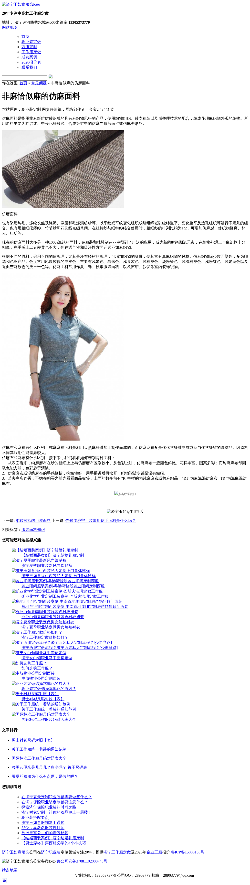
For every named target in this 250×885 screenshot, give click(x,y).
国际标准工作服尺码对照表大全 (48, 719)
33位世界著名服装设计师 (42, 828)
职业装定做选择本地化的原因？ (48, 689)
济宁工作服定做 (117, 852)
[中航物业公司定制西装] (33, 673)
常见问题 (39, 83)
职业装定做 (31, 42)
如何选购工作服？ (37, 668)
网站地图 (10, 27)
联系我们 (29, 67)
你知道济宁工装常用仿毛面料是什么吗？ (100, 520)
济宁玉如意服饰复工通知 (42, 822)
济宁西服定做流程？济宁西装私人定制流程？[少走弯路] (69, 648)
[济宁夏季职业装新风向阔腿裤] (39, 560)
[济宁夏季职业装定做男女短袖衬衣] (43, 622)
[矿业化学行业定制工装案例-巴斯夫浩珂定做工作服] (57, 591)
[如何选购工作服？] (29, 663)
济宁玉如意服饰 (15, 852)
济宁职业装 (51, 852)
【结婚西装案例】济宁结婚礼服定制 (52, 555)
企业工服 (154, 852)
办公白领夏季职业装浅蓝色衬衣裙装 (52, 617)
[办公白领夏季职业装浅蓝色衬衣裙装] (45, 612)
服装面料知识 (33, 530)
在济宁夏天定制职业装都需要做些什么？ (56, 797)
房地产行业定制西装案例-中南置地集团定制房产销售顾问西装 (74, 606)
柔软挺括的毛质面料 (33, 520)
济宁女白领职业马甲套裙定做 (46, 658)
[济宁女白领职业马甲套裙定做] (39, 653)
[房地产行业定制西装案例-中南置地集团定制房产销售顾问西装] (67, 601)
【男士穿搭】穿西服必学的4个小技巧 (53, 843)
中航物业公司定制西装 (41, 678)
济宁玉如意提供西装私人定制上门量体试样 (58, 576)
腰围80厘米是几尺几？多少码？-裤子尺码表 (49, 767)
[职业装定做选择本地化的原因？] (41, 683)
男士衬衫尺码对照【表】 (42, 699)
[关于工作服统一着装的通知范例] (41, 704)
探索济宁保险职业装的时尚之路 (48, 807)
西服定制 (29, 47)
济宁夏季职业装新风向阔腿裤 (46, 565)
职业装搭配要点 (35, 817)
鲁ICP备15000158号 (187, 852)
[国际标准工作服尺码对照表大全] (41, 714)
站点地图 (10, 870)
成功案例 (29, 57)
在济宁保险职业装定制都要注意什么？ (54, 802)
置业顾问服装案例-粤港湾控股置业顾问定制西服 (63, 586)
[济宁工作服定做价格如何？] (37, 632)
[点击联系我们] (125, 494)
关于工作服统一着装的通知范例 (48, 709)
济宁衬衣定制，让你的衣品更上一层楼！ (56, 812)
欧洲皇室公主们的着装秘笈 (44, 833)
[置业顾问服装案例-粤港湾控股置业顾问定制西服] (55, 581)
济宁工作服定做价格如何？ (44, 637)
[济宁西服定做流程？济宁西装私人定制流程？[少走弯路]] (62, 642)
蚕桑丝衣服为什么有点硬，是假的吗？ (45, 776)
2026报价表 (31, 62)
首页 (25, 36)
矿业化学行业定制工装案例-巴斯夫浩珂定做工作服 (65, 596)
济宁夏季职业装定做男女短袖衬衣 (50, 627)
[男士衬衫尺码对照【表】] (35, 694)
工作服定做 (31, 52)
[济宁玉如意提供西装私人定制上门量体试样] (51, 571)
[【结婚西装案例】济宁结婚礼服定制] (45, 550)
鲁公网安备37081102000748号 (82, 861)
